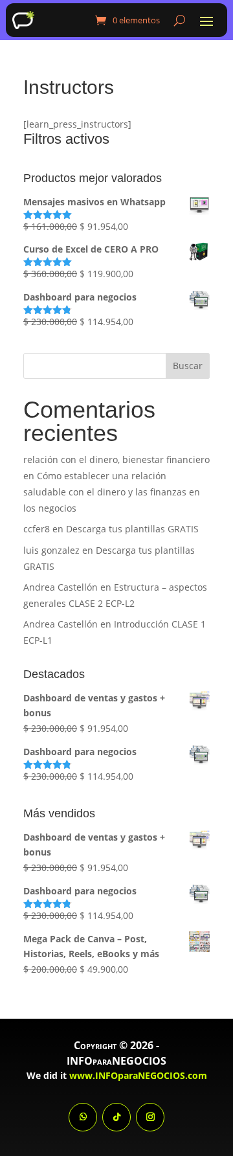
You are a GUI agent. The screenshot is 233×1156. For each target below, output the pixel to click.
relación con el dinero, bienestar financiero (116, 459)
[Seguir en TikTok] (116, 1117)
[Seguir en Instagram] (150, 1117)
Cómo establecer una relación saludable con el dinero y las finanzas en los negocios (111, 492)
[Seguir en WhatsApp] (83, 1117)
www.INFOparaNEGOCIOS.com (138, 1075)
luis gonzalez (51, 550)
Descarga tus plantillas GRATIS (132, 529)
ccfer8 (36, 529)
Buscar (188, 365)
